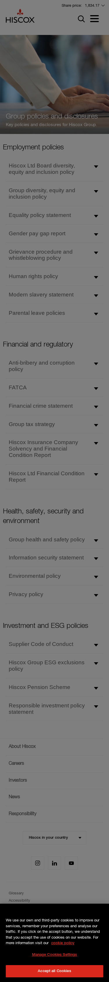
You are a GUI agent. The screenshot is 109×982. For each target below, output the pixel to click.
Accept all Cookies (54, 971)
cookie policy (62, 943)
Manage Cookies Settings (54, 955)
